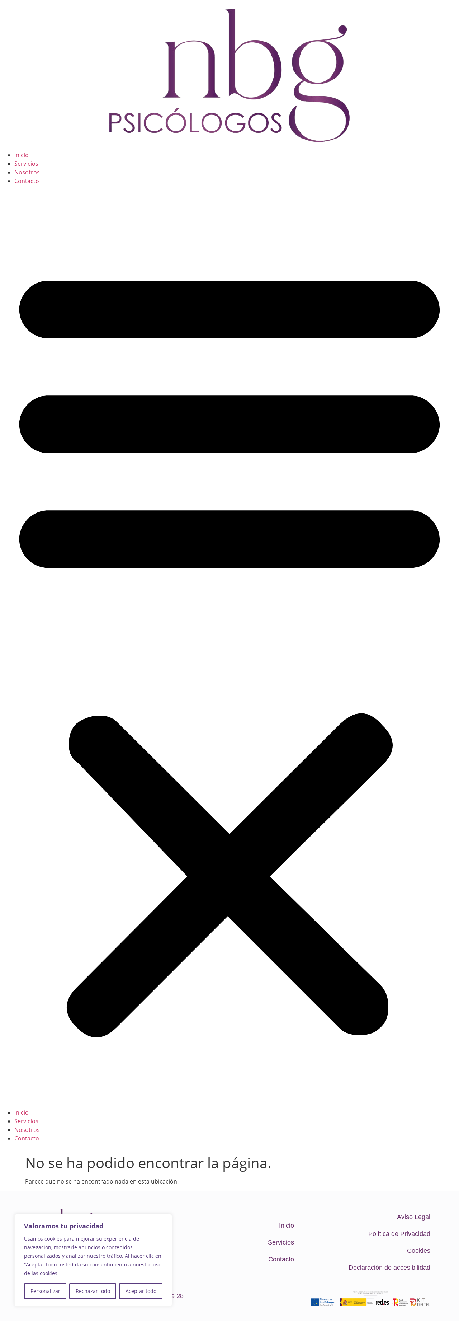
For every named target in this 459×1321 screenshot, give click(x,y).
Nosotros (27, 172)
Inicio (21, 155)
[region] (93, 1260)
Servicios (26, 164)
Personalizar (45, 1291)
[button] (229, 646)
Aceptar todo (141, 1291)
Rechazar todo (93, 1291)
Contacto (26, 181)
